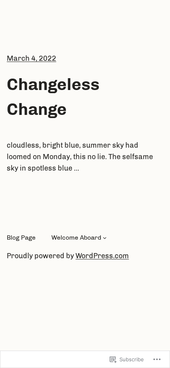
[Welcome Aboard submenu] (105, 238)
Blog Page (21, 237)
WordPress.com (102, 256)
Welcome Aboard (76, 237)
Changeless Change (53, 97)
